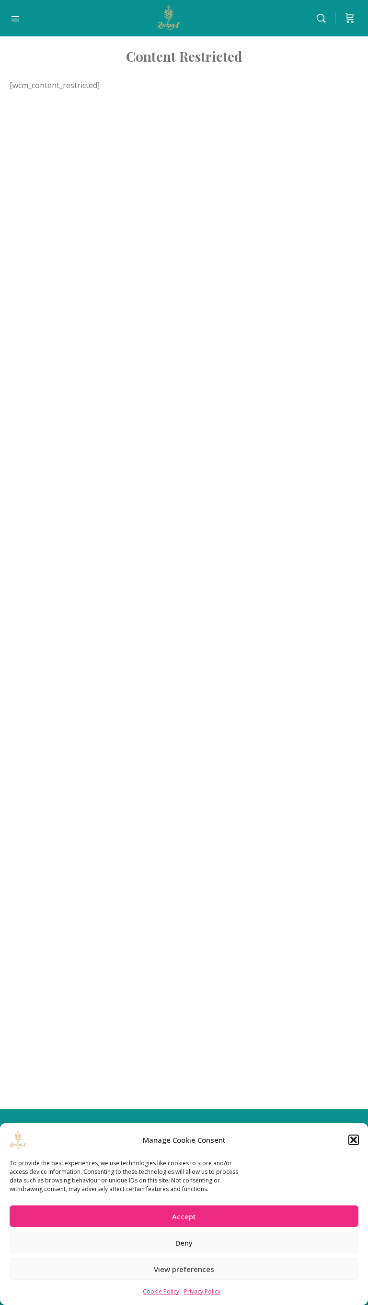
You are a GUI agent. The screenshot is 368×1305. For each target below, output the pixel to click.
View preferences (184, 1269)
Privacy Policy (202, 1291)
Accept (184, 1216)
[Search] (323, 18)
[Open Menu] (15, 17)
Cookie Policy (161, 1291)
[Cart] (350, 18)
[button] (353, 1140)
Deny (184, 1243)
